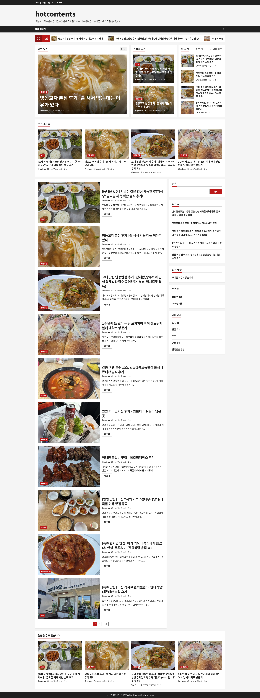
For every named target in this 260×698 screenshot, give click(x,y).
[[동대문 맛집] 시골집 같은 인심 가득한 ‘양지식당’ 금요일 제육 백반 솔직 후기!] (60, 144)
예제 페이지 (40, 29)
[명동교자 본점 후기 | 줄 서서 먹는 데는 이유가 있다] (107, 144)
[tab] (185, 49)
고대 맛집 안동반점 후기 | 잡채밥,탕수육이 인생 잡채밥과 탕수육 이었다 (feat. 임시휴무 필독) (118, 38)
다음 (105, 624)
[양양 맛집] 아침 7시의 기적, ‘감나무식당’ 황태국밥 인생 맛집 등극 (69, 510)
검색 (174, 183)
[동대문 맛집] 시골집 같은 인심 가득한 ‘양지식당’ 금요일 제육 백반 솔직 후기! (153, 72)
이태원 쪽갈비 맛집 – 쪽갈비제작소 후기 (69, 466)
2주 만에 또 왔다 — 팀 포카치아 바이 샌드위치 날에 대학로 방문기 (202, 38)
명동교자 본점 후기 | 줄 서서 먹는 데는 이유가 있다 (187, 76)
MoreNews (147, 695)
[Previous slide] (121, 49)
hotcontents (55, 14)
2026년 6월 (177, 297)
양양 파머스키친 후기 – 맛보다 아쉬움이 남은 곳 (69, 422)
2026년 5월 (177, 303)
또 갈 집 (43, 396)
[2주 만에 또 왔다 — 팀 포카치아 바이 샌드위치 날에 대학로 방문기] (200, 144)
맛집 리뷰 (139, 99)
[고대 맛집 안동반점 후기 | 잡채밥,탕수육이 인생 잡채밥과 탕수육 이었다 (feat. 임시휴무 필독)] (153, 144)
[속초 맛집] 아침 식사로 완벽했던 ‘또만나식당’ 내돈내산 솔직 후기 (69, 598)
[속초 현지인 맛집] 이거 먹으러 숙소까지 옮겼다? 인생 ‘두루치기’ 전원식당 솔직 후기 (69, 554)
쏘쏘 (137, 64)
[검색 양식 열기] (224, 29)
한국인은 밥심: (46, 572)
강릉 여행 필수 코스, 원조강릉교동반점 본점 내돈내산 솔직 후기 (69, 378)
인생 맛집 (44, 85)
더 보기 (108, 215)
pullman (45, 111)
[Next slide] (125, 49)
